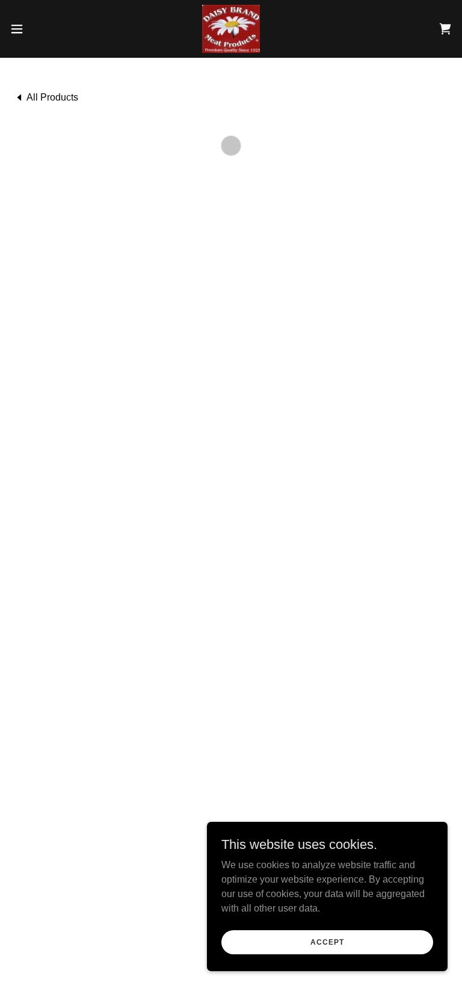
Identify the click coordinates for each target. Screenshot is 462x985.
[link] (231, 29)
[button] (39, 29)
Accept (326, 941)
